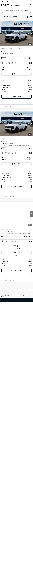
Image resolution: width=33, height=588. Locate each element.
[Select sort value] (30, 16)
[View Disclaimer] (15, 62)
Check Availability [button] (16, 97)
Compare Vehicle (9, 106)
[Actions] (30, 49)
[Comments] (30, 63)
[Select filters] (28, 17)
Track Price (17, 74)
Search (26, 10)
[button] (1, 1)
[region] (16, 86)
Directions (5, 1)
